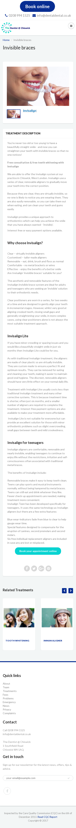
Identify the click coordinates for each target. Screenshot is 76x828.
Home (6, 39)
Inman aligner (53, 640)
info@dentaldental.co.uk (54, 15)
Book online (37, 6)
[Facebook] (7, 791)
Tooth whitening (17, 640)
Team (6, 687)
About (6, 683)
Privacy (7, 709)
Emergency (9, 702)
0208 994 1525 (19, 15)
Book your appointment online (38, 551)
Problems (8, 698)
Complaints (9, 713)
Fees (5, 694)
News (6, 705)
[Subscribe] (68, 778)
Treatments (10, 690)
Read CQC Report (47, 816)
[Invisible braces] (38, 86)
